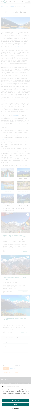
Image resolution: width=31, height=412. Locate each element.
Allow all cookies (15, 401)
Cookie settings (15, 408)
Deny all (15, 404)
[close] (28, 386)
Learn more (5, 396)
